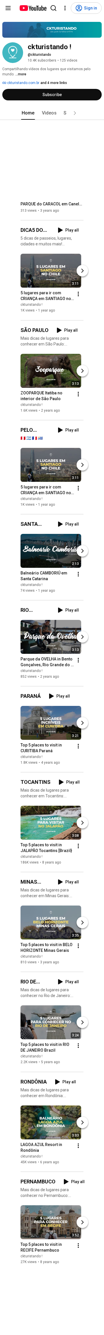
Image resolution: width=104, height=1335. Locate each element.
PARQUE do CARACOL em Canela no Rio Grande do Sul (52, 204)
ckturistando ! (31, 305)
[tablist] (52, 113)
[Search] (53, 8)
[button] (75, 113)
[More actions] (78, 294)
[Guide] (8, 8)
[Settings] (65, 8)
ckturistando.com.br (22, 83)
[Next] (82, 271)
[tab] (28, 113)
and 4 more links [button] (53, 83)
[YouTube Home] (33, 8)
